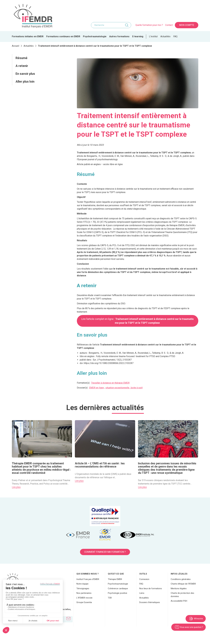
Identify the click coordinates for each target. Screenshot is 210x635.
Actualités (165, 36)
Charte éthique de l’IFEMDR (183, 583)
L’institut (153, 36)
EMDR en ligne (96, 387)
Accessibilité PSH (179, 601)
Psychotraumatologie (94, 36)
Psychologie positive (117, 593)
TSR (110, 597)
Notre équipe (82, 583)
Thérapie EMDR (115, 579)
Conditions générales (181, 579)
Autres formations (119, 36)
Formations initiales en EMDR (27, 36)
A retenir (22, 66)
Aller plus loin (25, 81)
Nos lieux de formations (150, 588)
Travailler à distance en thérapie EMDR (110, 382)
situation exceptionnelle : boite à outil (124, 387)
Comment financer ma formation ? (105, 552)
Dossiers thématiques (149, 602)
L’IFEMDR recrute (84, 597)
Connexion (144, 579)
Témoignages (82, 588)
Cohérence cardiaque (118, 588)
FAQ (175, 36)
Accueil (15, 46)
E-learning (137, 36)
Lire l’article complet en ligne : (137, 320)
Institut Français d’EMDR (87, 579)
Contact (169, 25)
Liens (141, 593)
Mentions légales (179, 588)
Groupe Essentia (84, 602)
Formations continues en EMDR (63, 36)
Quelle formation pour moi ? (149, 25)
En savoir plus (25, 73)
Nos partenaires (83, 593)
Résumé (21, 58)
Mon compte (186, 25)
